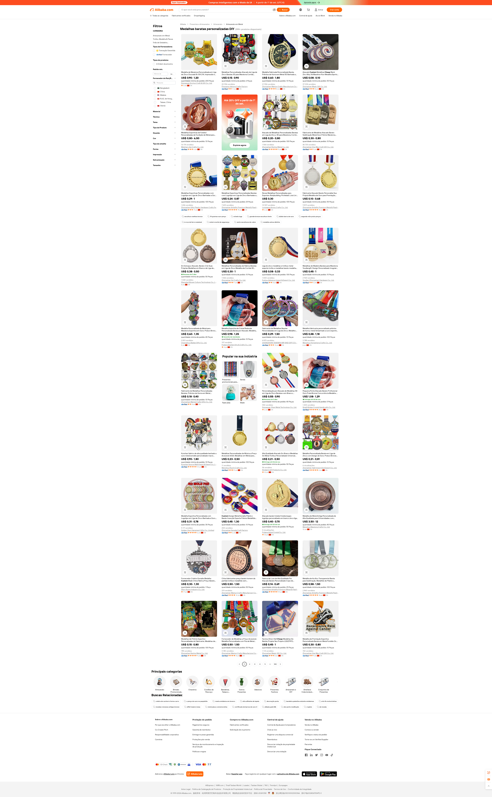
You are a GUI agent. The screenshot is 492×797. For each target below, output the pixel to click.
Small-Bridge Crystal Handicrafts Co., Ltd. (319, 407)
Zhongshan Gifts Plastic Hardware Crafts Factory (199, 207)
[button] (274, 9)
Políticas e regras (199, 751)
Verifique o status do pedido (316, 735)
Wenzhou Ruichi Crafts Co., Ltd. (234, 468)
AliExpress (209, 785)
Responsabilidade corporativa (167, 735)
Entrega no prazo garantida (203, 735)
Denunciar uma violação (276, 751)
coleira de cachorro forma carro (167, 701)
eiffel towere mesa (193, 707)
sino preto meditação (291, 707)
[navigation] (164, 344)
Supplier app (236, 774)
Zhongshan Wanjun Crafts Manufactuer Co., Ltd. (240, 593)
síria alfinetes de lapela (251, 701)
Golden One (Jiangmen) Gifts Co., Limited (197, 530)
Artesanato (217, 24)
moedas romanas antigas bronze (167, 707)
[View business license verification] (269, 793)
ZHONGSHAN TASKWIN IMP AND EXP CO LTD (280, 343)
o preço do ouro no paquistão (197, 701)
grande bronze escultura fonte (261, 216)
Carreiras (158, 739)
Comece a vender (312, 730)
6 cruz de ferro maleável (193, 222)
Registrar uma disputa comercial (280, 735)
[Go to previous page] (239, 664)
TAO (266, 785)
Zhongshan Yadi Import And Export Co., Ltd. (320, 468)
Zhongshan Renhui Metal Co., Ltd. (275, 147)
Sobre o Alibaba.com (163, 719)
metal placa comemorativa (217, 707)
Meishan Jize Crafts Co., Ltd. (192, 147)
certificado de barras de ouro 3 (246, 707)
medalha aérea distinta (271, 222)
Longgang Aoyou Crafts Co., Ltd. (275, 207)
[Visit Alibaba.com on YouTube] (326, 755)
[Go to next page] (280, 664)
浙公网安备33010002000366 (288, 793)
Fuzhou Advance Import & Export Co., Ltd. (278, 280)
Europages (283, 785)
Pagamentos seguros (200, 725)
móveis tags (237, 216)
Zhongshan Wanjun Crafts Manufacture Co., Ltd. (280, 86)
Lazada (246, 785)
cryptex (309, 707)
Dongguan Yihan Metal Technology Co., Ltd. (279, 407)
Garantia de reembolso (201, 730)
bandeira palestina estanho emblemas (300, 701)
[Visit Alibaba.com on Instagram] (321, 755)
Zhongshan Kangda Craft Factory (235, 530)
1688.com (220, 785)
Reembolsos (272, 739)
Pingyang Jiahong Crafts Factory (235, 86)
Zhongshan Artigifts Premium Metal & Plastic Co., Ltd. (240, 207)
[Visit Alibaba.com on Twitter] (316, 755)
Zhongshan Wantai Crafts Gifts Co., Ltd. (196, 402)
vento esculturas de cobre (246, 222)
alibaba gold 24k (270, 707)
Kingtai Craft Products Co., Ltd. (274, 470)
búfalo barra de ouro (286, 216)
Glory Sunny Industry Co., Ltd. (193, 589)
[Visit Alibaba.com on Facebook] (306, 755)
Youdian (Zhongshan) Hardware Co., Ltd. (318, 280)
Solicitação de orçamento (240, 730)
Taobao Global (256, 785)
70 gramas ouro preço (218, 216)
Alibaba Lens (169, 774)
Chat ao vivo (272, 730)
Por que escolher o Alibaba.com (167, 725)
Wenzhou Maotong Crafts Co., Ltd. (316, 527)
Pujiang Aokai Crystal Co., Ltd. (274, 532)
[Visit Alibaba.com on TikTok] (331, 755)
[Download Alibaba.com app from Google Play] (328, 774)
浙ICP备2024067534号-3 (311, 793)
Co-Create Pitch (161, 730)
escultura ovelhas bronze (193, 216)
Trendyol (273, 785)
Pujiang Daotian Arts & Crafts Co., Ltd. (237, 345)
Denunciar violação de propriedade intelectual (281, 745)
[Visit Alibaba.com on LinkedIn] (311, 755)
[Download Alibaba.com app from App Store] (309, 774)
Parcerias (308, 744)
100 (275, 664)
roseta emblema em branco (225, 701)
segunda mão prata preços (311, 216)
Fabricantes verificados (239, 725)
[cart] (309, 10)
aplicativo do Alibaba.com (288, 774)
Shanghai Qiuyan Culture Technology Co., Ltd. (199, 282)
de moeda (323, 707)
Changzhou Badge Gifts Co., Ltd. (194, 343)
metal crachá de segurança (219, 222)
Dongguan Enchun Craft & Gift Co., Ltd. (196, 83)
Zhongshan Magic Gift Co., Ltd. (315, 86)
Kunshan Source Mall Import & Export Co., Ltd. (199, 464)
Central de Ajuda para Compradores (281, 725)
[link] (488, 772)
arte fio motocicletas (329, 701)
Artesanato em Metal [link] (234, 24)
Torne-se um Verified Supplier (316, 739)
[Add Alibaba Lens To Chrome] (194, 774)
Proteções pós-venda (201, 739)
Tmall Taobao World (233, 785)
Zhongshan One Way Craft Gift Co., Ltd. (318, 147)
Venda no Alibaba (311, 725)
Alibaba (183, 24)
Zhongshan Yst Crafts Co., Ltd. (234, 280)
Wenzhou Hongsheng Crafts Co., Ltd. (317, 343)
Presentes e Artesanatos (200, 24)
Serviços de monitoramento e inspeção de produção (208, 745)
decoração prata (273, 701)
